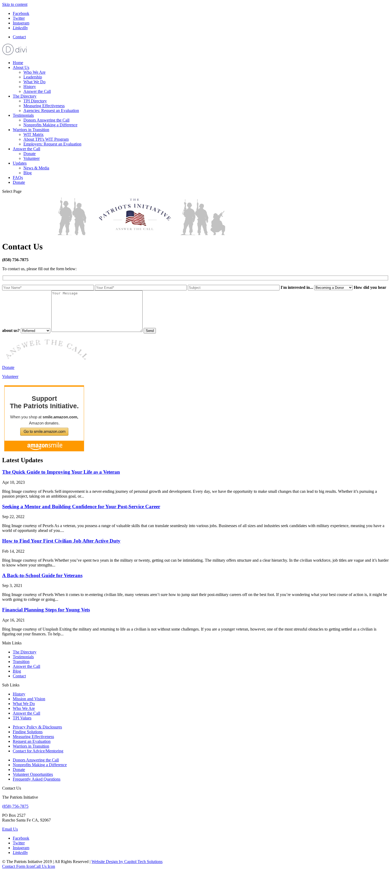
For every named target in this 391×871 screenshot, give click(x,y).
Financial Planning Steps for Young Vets (46, 609)
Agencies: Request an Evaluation (51, 110)
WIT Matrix (33, 134)
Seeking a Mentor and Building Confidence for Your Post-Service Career (81, 506)
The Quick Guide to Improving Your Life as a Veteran (61, 472)
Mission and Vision (29, 699)
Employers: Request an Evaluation (52, 144)
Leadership (32, 77)
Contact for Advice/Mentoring (38, 751)
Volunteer (31, 158)
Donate (29, 153)
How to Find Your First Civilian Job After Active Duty (61, 541)
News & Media (36, 168)
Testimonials (23, 115)
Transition (21, 661)
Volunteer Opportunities (33, 774)
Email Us (10, 829)
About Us (21, 67)
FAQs (18, 177)
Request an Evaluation (32, 741)
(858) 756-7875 (15, 806)
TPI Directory (35, 101)
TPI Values (22, 718)
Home (18, 62)
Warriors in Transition (31, 129)
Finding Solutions (28, 732)
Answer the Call (37, 91)
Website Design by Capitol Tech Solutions (127, 861)
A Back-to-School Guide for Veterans (42, 575)
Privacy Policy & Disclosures (37, 727)
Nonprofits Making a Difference (50, 125)
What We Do (34, 82)
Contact (19, 37)
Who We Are (34, 72)
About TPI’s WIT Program (46, 139)
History (29, 86)
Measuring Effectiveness (44, 105)
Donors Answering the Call (46, 120)
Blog (27, 172)
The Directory (24, 96)
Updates (20, 163)
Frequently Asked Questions (36, 779)
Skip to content (14, 4)
